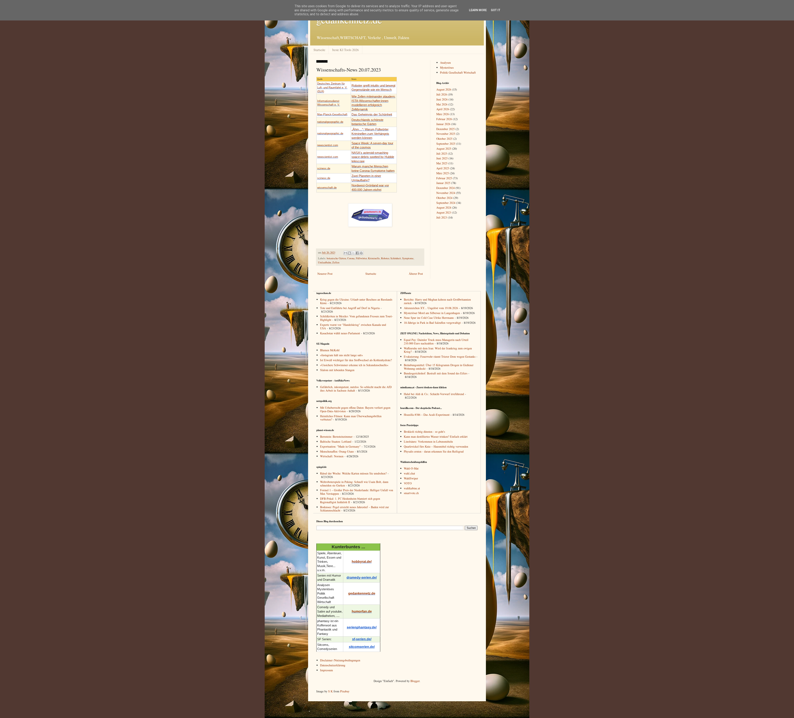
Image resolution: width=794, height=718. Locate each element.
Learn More (478, 10)
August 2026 (443, 89)
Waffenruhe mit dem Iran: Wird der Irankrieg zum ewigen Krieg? (438, 350)
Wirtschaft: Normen (331, 456)
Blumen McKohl (330, 350)
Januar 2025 (443, 183)
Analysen (445, 63)
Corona (351, 258)
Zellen (335, 262)
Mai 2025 (441, 163)
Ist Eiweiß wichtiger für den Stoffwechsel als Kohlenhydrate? (356, 360)
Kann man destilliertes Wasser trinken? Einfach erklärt (436, 436)
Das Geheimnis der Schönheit (372, 114)
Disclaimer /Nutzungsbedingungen (340, 660)
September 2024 (445, 203)
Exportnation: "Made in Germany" (340, 446)
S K (330, 691)
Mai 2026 (441, 104)
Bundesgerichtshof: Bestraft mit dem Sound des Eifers (435, 373)
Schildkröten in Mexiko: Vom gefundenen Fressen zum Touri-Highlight (356, 318)
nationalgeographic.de (330, 121)
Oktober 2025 (444, 139)
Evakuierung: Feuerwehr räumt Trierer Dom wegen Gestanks (439, 356)
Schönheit (395, 258)
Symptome (408, 258)
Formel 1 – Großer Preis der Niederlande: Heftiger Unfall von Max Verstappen (356, 492)
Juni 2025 (442, 158)
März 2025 (442, 173)
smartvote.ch (411, 493)
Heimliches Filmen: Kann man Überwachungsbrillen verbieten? (350, 418)
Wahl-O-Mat (411, 468)
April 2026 (442, 109)
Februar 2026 (444, 119)
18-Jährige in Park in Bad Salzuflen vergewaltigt (432, 323)
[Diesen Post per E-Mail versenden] (345, 253)
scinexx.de (323, 168)
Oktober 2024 (444, 198)
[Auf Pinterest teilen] (361, 253)
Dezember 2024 (445, 188)
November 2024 (445, 193)
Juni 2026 (442, 99)
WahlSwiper (411, 478)
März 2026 (442, 114)
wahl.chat (409, 473)
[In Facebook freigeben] (357, 253)
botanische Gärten (336, 258)
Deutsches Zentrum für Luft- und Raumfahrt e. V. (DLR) (332, 87)
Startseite (319, 50)
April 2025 (442, 168)
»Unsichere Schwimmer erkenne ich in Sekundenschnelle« (354, 365)
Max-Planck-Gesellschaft (332, 114)
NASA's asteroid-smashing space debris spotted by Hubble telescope (373, 157)
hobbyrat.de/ (362, 561)
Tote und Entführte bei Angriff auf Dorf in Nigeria (350, 308)
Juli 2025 (441, 153)
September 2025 (445, 144)
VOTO (408, 483)
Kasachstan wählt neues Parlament (340, 333)
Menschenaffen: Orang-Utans (337, 451)
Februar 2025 (444, 178)
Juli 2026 (441, 94)
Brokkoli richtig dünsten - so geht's (424, 432)
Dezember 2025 (445, 129)
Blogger (415, 681)
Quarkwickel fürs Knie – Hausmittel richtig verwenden (436, 446)
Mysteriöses (447, 67)
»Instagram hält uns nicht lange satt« (341, 355)
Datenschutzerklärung (332, 665)
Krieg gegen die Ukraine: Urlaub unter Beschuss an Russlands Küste (356, 301)
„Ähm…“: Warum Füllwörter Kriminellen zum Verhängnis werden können (370, 134)
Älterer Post (416, 274)
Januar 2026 (443, 124)
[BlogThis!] (349, 253)
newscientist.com (327, 145)
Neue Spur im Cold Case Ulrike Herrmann (429, 318)
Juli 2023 (441, 217)
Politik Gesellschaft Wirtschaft (458, 72)
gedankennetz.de (361, 593)
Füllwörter (361, 258)
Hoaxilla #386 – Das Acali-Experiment (427, 415)
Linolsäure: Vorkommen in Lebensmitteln (428, 441)
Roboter (385, 258)
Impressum (326, 670)
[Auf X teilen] (353, 253)
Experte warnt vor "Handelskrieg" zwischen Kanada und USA (353, 326)
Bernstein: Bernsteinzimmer (336, 436)
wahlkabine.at (412, 488)
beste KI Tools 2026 (345, 50)
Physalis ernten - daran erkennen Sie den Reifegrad (434, 451)
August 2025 (443, 149)
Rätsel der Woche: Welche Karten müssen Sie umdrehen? (353, 473)
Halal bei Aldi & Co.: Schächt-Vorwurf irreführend (434, 394)
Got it (495, 10)
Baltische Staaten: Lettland (335, 441)
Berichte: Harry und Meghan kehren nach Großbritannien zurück (437, 301)
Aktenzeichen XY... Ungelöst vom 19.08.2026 (431, 308)
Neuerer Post (324, 274)
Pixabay (344, 691)
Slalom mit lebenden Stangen (337, 370)
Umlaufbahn (324, 262)
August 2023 (443, 212)
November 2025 (445, 134)
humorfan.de (362, 611)
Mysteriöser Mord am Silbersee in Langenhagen (432, 313)
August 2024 (443, 207)
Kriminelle (374, 258)
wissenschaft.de (327, 187)
